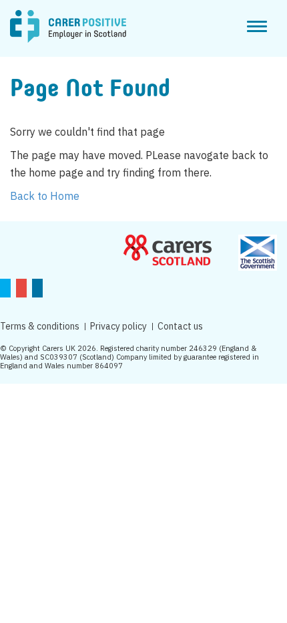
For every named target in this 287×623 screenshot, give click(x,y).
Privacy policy (118, 326)
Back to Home (44, 196)
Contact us (180, 326)
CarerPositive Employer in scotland (68, 26)
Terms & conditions (39, 326)
